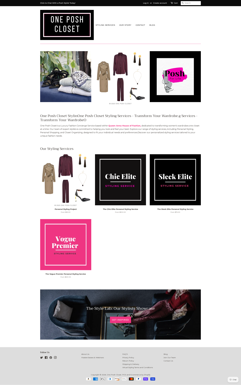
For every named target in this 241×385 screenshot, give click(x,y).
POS (124, 375)
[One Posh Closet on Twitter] (41, 358)
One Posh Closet (114, 375)
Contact (140, 25)
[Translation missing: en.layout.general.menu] (159, 25)
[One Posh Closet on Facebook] (46, 358)
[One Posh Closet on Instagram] (55, 358)
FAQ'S (125, 354)
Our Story (125, 25)
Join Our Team (170, 358)
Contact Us (168, 361)
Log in (146, 3)
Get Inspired (120, 320)
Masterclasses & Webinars (92, 358)
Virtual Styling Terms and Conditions (137, 367)
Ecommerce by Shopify (140, 375)
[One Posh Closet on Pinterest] (50, 358)
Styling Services (105, 25)
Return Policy (128, 361)
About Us (85, 354)
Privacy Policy (128, 358)
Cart (176, 3)
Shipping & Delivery (130, 364)
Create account (160, 3)
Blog (152, 25)
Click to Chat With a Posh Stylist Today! (57, 3)
